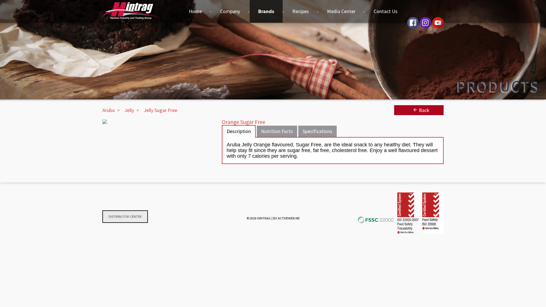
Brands (266, 11)
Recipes (300, 11)
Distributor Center (125, 216)
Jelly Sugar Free (160, 110)
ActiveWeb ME (289, 218)
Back (423, 110)
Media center (341, 11)
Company (230, 11)
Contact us (386, 11)
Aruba (108, 110)
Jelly (129, 110)
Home (195, 11)
